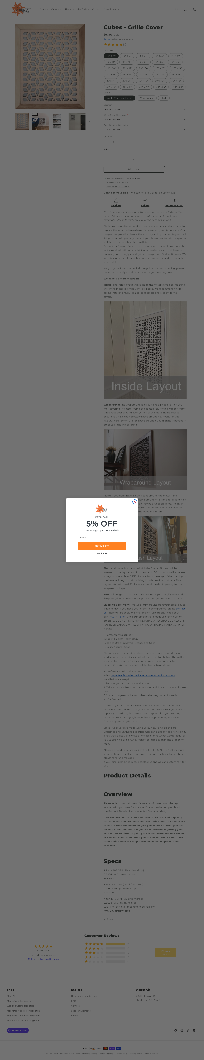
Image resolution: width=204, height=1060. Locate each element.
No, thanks (102, 553)
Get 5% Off (102, 546)
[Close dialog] (135, 502)
